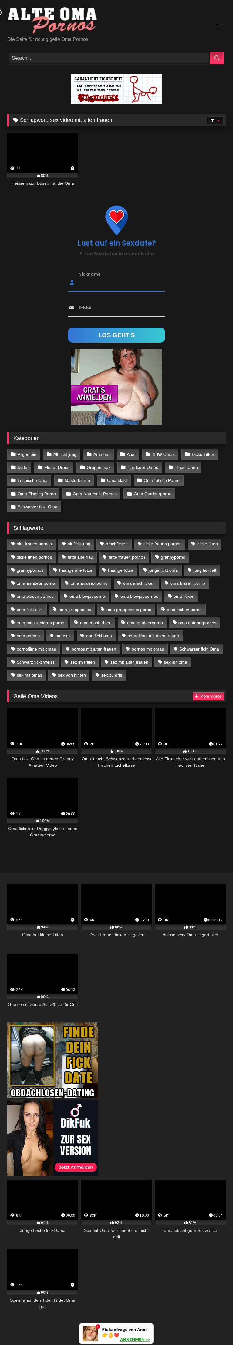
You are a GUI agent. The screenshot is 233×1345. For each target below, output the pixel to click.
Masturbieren (77, 480)
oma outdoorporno (145, 622)
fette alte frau (80, 557)
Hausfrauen (186, 467)
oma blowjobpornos (139, 596)
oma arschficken (139, 583)
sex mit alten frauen (129, 662)
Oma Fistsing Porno (37, 493)
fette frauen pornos (127, 557)
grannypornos (30, 570)
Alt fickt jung (64, 454)
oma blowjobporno (87, 596)
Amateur (101, 454)
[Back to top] (214, 1327)
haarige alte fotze (76, 570)
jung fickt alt (205, 570)
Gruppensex (98, 467)
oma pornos (28, 635)
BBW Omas (164, 454)
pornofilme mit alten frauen (153, 635)
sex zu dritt (111, 675)
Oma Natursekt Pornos (95, 493)
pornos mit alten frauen (94, 649)
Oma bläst (117, 480)
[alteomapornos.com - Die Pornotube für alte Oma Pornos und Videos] (116, 20)
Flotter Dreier (57, 467)
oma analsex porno (89, 583)
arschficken (117, 543)
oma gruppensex (75, 609)
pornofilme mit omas (36, 649)
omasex (63, 635)
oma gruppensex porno (128, 609)
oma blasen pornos (35, 596)
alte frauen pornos (34, 543)
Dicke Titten (203, 454)
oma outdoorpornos (197, 622)
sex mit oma (175, 662)
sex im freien (82, 662)
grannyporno (173, 557)
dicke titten (207, 543)
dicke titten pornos (34, 557)
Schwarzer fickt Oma (37, 506)
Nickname (90, 274)
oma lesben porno (184, 609)
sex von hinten (72, 675)
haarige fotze (120, 570)
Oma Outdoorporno (152, 493)
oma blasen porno (187, 583)
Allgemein (27, 454)
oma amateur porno (36, 583)
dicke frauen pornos (162, 543)
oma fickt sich (30, 609)
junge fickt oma (163, 570)
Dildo (22, 467)
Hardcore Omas (142, 467)
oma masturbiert (96, 622)
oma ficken (184, 596)
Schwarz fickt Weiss (36, 662)
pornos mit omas (148, 649)
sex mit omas (29, 675)
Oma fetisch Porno (162, 480)
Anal (131, 454)
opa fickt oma (99, 635)
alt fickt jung (79, 543)
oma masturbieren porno (40, 622)
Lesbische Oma (33, 480)
